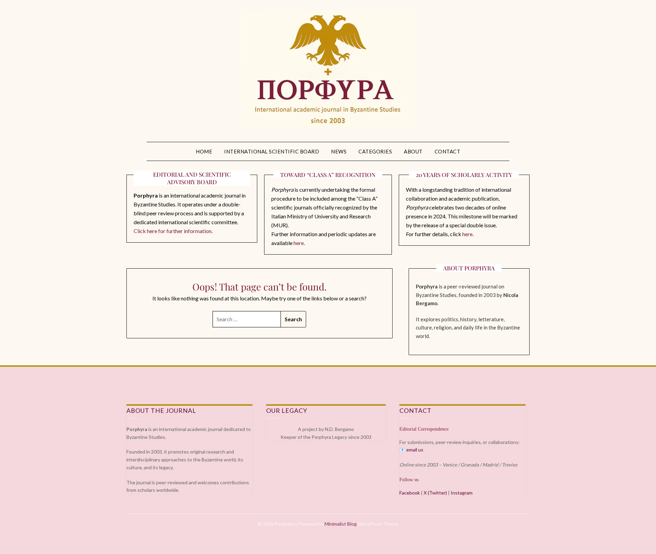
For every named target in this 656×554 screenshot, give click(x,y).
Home (204, 151)
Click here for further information (172, 231)
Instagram (462, 493)
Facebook (409, 493)
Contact (448, 151)
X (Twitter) (435, 493)
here (298, 243)
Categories (375, 151)
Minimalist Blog (341, 524)
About (413, 151)
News (338, 151)
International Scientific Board (271, 151)
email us (414, 449)
